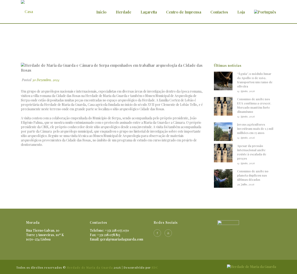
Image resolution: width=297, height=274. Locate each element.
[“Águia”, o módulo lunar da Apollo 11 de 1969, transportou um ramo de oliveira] (223, 81)
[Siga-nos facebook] (157, 233)
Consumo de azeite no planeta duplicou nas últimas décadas (252, 175)
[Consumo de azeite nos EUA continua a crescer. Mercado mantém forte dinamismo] (223, 106)
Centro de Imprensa (183, 12)
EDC (155, 267)
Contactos (219, 12)
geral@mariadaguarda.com (121, 239)
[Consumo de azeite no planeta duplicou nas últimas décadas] (223, 178)
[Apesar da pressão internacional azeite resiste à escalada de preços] (223, 153)
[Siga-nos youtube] (168, 233)
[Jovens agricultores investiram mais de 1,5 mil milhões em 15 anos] (223, 131)
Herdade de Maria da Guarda (90, 267)
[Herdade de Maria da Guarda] (251, 266)
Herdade (123, 12)
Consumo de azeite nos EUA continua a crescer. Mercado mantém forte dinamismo (254, 105)
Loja (241, 12)
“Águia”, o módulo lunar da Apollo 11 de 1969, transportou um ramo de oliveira (254, 80)
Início (101, 12)
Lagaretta (149, 12)
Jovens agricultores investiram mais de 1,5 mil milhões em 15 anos (255, 128)
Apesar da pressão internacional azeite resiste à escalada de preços (251, 152)
